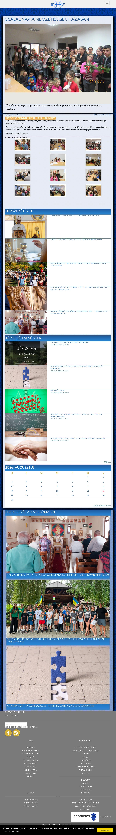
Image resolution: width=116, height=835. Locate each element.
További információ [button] (11, 831)
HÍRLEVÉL (30, 777)
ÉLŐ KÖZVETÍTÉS (85, 790)
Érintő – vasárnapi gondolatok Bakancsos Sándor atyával (76, 240)
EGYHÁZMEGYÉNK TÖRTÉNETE (85, 747)
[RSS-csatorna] (16, 732)
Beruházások (105, 817)
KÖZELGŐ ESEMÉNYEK (30, 760)
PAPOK (85, 757)
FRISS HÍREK (31, 747)
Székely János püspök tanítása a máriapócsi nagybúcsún (75, 216)
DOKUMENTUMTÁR (85, 787)
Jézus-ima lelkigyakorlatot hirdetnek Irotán (70, 342)
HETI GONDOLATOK (30, 803)
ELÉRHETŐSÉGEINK (85, 800)
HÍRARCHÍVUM (30, 773)
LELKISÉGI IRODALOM (30, 806)
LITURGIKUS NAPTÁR (30, 800)
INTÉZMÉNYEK (85, 760)
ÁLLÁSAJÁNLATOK (30, 764)
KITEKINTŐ (30, 757)
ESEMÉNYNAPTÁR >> (102, 506)
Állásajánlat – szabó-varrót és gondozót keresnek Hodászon (78, 438)
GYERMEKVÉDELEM (85, 810)
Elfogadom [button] (105, 830)
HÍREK (23, 712)
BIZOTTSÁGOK (85, 764)
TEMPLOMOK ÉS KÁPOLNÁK (85, 767)
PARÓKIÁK (85, 754)
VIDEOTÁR (85, 783)
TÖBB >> (107, 462)
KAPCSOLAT (85, 793)
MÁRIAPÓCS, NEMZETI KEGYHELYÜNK (85, 751)
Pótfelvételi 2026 (58, 390)
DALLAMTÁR (85, 780)
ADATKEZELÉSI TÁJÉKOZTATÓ (85, 806)
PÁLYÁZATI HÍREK (30, 767)
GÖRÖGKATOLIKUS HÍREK (30, 754)
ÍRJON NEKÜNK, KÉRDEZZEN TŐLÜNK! (85, 803)
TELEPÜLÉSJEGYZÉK (85, 770)
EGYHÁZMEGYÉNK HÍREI (30, 751)
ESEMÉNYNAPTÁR (31, 770)
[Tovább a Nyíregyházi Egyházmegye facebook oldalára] (8, 732)
